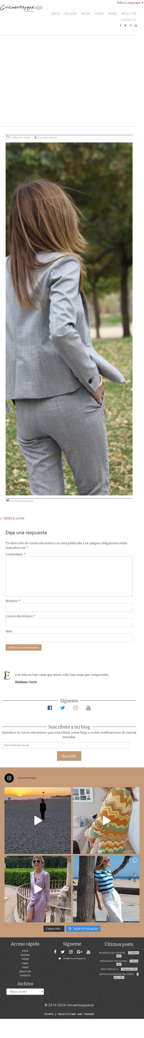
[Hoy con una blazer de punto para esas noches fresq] (106, 820)
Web (9, 631)
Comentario (16, 554)
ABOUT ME (128, 13)
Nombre (13, 601)
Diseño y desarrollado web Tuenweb (69, 1013)
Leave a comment (21, 501)
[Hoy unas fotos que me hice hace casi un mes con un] (106, 889)
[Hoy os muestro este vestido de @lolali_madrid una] (37, 889)
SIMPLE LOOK (12, 518)
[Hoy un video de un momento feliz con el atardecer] (37, 820)
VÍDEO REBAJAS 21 (109, 969)
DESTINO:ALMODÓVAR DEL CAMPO (116, 974)
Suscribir (69, 756)
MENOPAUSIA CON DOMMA (113, 961)
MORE (112, 13)
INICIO (55, 13)
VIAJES (99, 13)
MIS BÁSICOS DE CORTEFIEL (112, 953)
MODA (85, 13)
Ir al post (20, 112)
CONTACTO (128, 20)
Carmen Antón (47, 137)
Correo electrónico (20, 616)
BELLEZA (70, 13)
